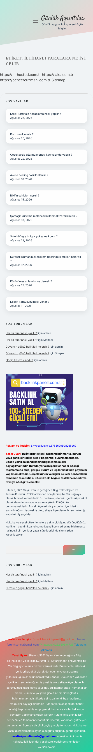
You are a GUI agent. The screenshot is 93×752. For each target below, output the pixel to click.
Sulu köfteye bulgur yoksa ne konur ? (34, 236)
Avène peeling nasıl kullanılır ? (29, 175)
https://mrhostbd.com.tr (20, 74)
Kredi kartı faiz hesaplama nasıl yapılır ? (35, 113)
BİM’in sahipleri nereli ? (24, 195)
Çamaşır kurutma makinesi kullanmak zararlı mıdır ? (43, 216)
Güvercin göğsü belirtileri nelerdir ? (27, 346)
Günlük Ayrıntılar (62, 18)
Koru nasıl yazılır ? (21, 134)
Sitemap (58, 80)
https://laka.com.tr (57, 74)
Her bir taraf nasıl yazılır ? (21, 333)
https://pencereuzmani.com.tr (25, 80)
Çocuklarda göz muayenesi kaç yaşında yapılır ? (41, 154)
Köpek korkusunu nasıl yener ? (29, 301)
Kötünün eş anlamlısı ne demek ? (31, 281)
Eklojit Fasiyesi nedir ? (19, 360)
